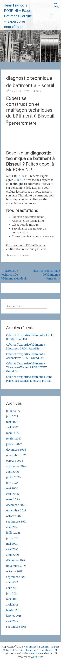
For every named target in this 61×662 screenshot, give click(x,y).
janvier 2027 (14, 444)
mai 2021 (12, 543)
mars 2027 (12, 433)
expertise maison (20, 255)
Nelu (39, 91)
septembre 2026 (16, 466)
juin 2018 (12, 593)
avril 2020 (12, 554)
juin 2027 (12, 416)
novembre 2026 (16, 455)
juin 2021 (12, 538)
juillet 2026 (13, 477)
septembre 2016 (16, 626)
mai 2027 (12, 422)
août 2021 (12, 527)
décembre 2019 (15, 560)
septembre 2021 (16, 521)
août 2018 (12, 588)
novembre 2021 (16, 510)
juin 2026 (12, 482)
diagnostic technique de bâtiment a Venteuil (46, 274)
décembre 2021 (16, 505)
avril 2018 (12, 604)
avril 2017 (12, 621)
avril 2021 (12, 549)
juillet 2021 (13, 532)
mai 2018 (11, 599)
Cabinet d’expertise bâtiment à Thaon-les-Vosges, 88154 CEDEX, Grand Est (26, 367)
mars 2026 (13, 499)
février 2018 (13, 610)
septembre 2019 (16, 576)
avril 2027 (12, 427)
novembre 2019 (16, 565)
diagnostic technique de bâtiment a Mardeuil (14, 274)
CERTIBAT (20, 179)
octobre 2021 (14, 516)
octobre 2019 (14, 571)
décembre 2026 (16, 449)
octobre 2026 (14, 460)
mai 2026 (12, 488)
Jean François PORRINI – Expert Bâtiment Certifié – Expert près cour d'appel (18, 16)
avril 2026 (12, 493)
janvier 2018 (13, 615)
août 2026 (12, 471)
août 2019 (12, 582)
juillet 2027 (13, 410)
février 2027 (13, 438)
